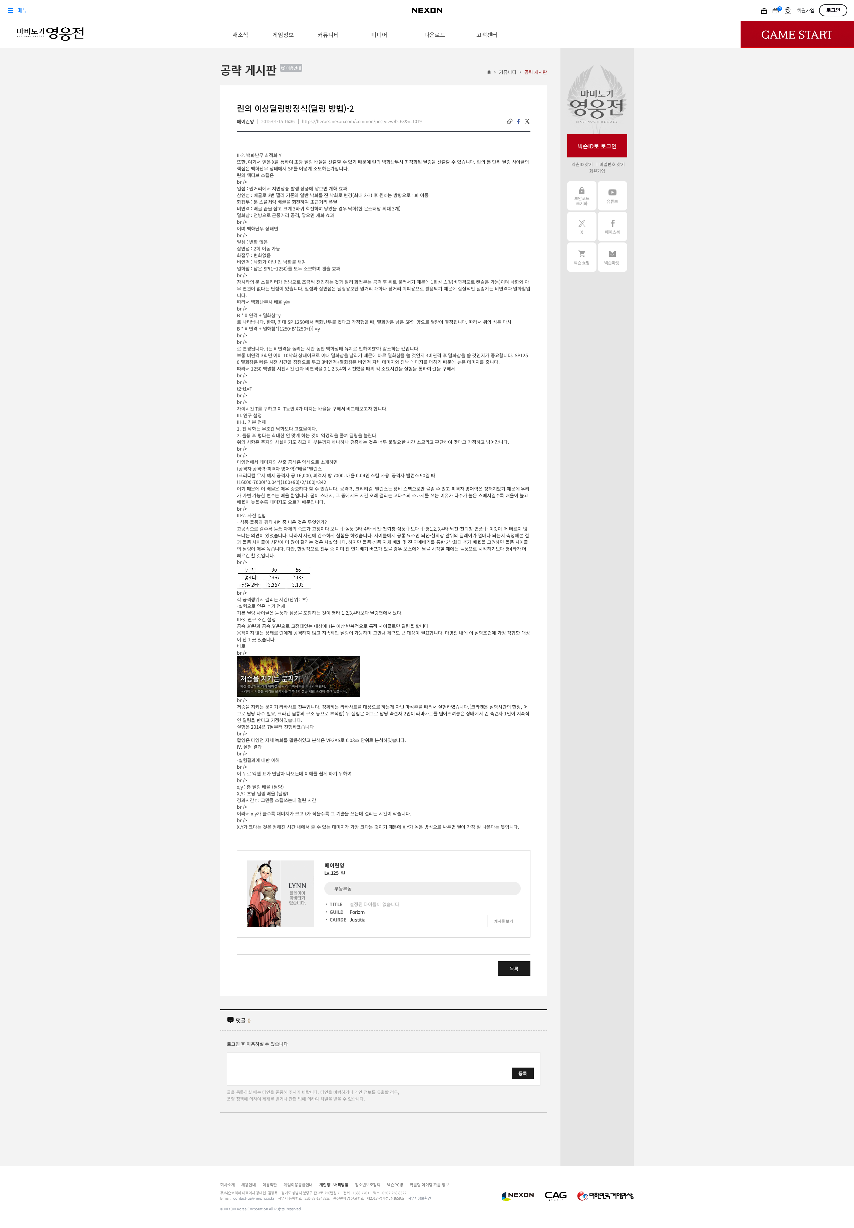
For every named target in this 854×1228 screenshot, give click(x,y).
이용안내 (293, 68)
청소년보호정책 (367, 1184)
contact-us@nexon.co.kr (253, 1198)
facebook (518, 121)
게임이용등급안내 (298, 1184)
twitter (527, 121)
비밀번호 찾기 (611, 164)
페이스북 (612, 226)
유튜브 (612, 195)
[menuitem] (240, 34)
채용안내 (248, 1184)
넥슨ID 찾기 (582, 164)
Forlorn (357, 911)
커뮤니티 (507, 72)
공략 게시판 (535, 72)
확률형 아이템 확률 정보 (429, 1184)
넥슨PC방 (395, 1184)
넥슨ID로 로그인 (597, 146)
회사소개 (227, 1184)
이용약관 (270, 1184)
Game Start (797, 34)
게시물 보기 (503, 921)
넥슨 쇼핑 (581, 257)
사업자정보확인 (419, 1198)
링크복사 (509, 121)
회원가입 (597, 171)
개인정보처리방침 (333, 1184)
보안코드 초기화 (581, 195)
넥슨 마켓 (612, 257)
